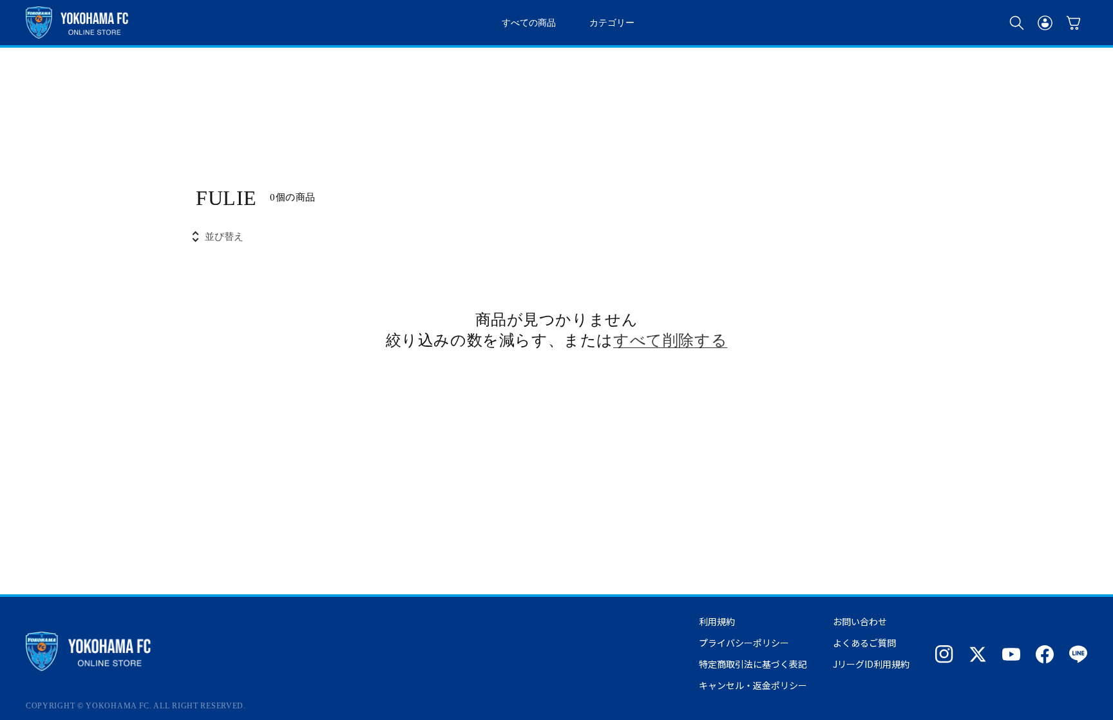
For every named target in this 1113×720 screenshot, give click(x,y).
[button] (1016, 22)
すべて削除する (670, 339)
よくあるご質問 (864, 642)
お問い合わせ (860, 621)
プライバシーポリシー (744, 642)
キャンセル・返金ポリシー (753, 685)
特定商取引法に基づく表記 (753, 663)
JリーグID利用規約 (871, 663)
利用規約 (717, 621)
